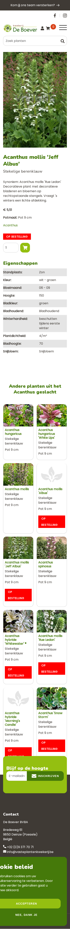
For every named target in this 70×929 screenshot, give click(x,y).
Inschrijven (48, 776)
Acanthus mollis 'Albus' (50, 491)
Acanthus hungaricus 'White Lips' (46, 434)
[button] (62, 41)
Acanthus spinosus (45, 564)
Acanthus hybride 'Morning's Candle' (12, 719)
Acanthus (10, 225)
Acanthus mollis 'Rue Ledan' (50, 638)
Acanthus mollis (17, 489)
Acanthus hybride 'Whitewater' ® (15, 640)
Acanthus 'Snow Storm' (50, 715)
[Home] (20, 28)
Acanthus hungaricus (13, 432)
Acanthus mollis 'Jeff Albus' (17, 564)
